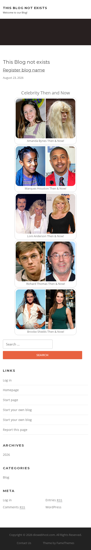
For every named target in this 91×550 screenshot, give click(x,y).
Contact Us (24, 543)
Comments (14, 507)
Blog (6, 477)
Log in (7, 380)
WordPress (53, 507)
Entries (54, 500)
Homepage (11, 390)
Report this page (15, 430)
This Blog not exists (25, 8)
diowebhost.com (44, 535)
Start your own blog (17, 410)
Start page (10, 400)
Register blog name (24, 70)
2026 (6, 454)
